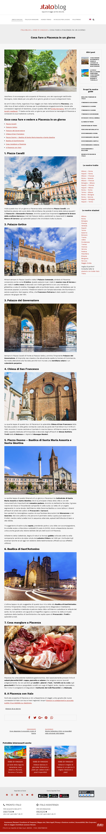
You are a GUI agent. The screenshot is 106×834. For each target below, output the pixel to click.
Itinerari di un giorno (13, 709)
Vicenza (84, 247)
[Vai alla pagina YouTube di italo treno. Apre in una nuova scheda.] (27, 795)
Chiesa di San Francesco (15, 134)
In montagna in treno (89, 125)
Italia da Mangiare (32, 19)
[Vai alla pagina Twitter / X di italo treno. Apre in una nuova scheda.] (22, 795)
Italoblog (26, 30)
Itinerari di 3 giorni (88, 110)
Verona (84, 249)
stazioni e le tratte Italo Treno (90, 272)
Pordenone (85, 242)
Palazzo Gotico (11, 127)
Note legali (50, 822)
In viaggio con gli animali (90, 118)
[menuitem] (76, 19)
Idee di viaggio (17, 19)
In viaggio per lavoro (62, 19)
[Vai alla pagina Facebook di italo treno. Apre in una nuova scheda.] (7, 795)
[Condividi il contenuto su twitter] (35, 717)
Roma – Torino (86, 190)
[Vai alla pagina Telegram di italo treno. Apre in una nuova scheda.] (32, 795)
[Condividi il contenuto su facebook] (29, 717)
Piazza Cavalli (11, 124)
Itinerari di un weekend (90, 114)
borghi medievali (11, 111)
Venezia (84, 226)
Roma (83, 219)
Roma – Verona (87, 197)
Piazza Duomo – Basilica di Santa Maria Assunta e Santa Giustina (30, 137)
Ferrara (84, 261)
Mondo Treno (46, 19)
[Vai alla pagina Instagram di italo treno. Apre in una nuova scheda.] (12, 795)
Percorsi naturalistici (90, 129)
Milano (83, 216)
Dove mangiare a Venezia (90, 145)
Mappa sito (41, 822)
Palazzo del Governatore (15, 131)
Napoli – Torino (87, 202)
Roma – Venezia (87, 178)
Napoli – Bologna (88, 199)
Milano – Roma (87, 171)
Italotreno (76, 19)
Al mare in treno (87, 122)
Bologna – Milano (88, 183)
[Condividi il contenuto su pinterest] (46, 717)
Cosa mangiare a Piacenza (16, 144)
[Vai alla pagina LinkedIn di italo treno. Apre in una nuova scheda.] (17, 795)
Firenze (84, 223)
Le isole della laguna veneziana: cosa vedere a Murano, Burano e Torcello (15, 768)
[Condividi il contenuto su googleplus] (40, 717)
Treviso (84, 244)
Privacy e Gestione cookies (64, 822)
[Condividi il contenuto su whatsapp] (52, 717)
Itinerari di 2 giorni (88, 106)
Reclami (16, 822)
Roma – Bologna (87, 195)
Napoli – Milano (87, 188)
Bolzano (84, 235)
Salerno (84, 233)
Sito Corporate (91, 822)
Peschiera (85, 254)
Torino (83, 230)
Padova (84, 251)
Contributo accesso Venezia (26, 825)
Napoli (83, 228)
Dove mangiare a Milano (90, 137)
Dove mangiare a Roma (89, 133)
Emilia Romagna (57, 109)
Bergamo (84, 258)
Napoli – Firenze (87, 185)
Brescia (84, 256)
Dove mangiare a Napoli (90, 141)
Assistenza (8, 822)
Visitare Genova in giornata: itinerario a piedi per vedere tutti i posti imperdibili (40, 768)
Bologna (84, 221)
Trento (83, 237)
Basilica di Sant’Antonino (15, 141)
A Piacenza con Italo (13, 147)
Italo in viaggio (9, 825)
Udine (83, 240)
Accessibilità (80, 822)
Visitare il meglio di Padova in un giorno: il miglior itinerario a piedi (65, 768)
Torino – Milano (87, 192)
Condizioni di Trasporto (28, 822)
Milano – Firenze (87, 176)
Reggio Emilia (86, 263)
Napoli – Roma (87, 174)
